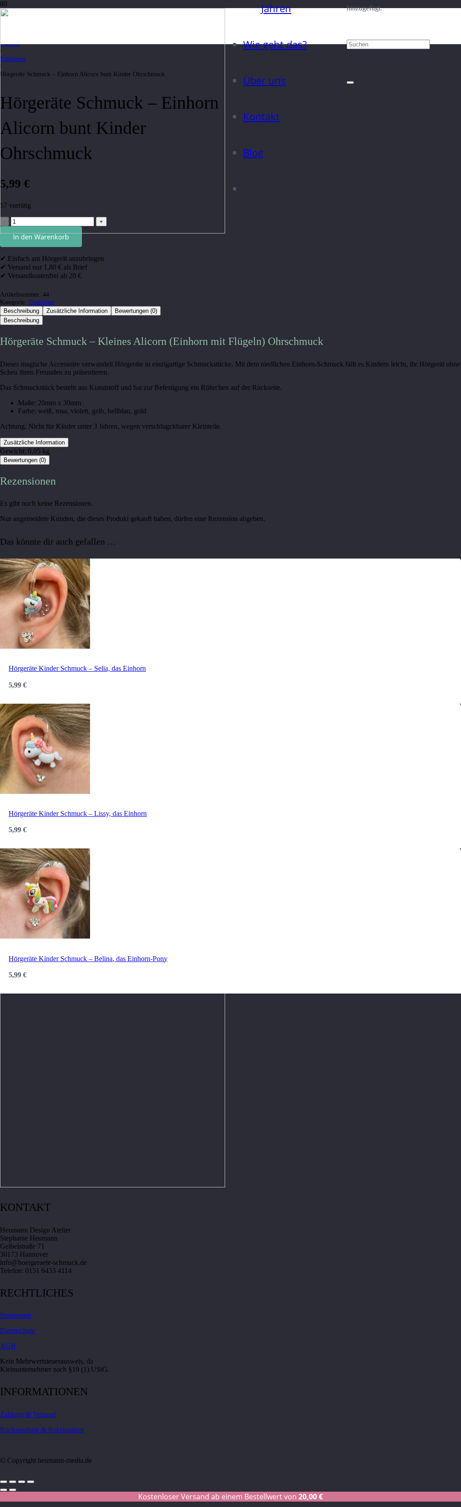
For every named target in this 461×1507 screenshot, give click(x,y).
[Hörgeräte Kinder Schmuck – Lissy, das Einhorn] (45, 791)
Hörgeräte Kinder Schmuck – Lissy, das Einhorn (78, 813)
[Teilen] (21, 1481)
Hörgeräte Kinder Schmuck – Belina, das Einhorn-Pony (88, 958)
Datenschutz (17, 1330)
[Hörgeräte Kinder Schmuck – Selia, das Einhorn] (45, 646)
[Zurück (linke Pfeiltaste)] (3, 1490)
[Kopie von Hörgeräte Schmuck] (112, 231)
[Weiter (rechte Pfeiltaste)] (12, 1490)
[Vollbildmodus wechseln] (12, 1481)
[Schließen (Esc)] (30, 1481)
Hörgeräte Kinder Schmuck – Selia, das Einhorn (77, 668)
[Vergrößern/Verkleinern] (3, 1481)
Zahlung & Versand (28, 1414)
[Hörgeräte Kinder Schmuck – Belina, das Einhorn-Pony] (45, 936)
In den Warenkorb (41, 236)
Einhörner (41, 302)
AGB (8, 1346)
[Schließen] (350, 82)
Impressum (15, 1315)
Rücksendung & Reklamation (42, 1430)
